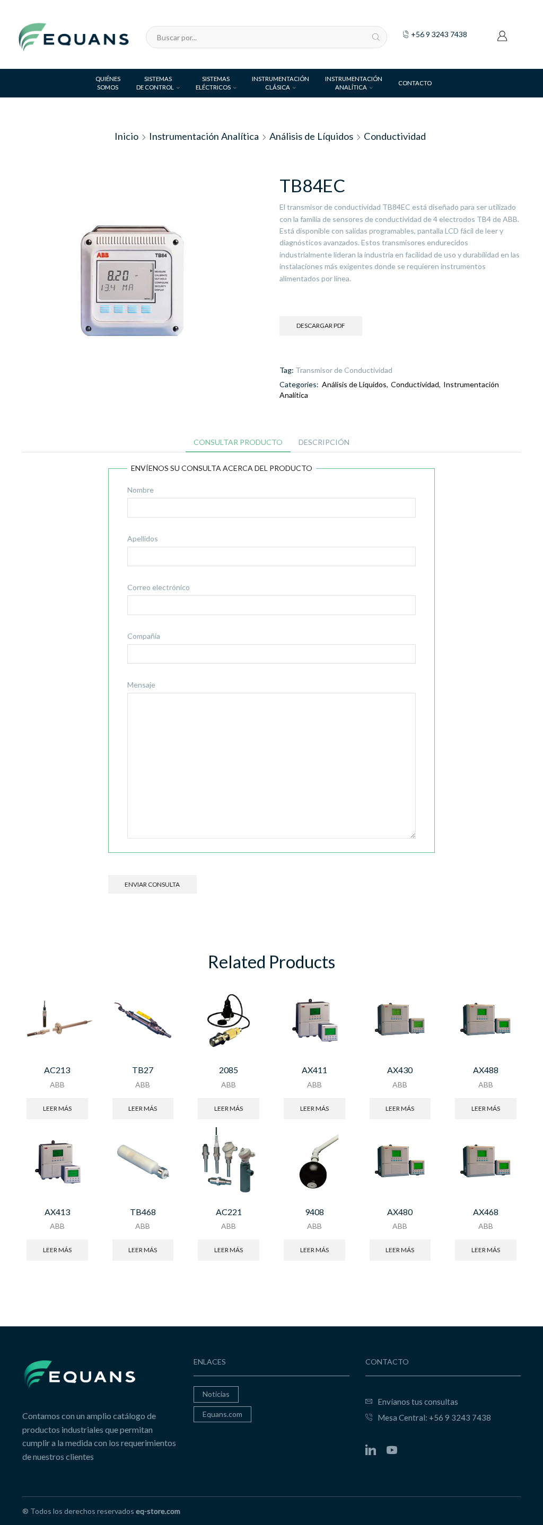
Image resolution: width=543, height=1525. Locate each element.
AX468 (485, 1212)
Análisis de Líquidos (311, 136)
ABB (57, 1084)
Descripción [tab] (324, 442)
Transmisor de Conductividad (343, 369)
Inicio (126, 136)
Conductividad (395, 136)
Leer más (57, 1108)
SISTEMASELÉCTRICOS (213, 83)
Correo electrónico (158, 587)
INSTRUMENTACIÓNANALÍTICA (353, 83)
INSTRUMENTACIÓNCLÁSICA (280, 83)
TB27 (142, 1070)
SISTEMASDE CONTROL (155, 83)
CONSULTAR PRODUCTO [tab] (238, 442)
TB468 (143, 1212)
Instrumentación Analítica (204, 136)
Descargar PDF (320, 325)
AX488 (485, 1070)
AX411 (314, 1070)
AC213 (57, 1070)
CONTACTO (415, 82)
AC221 (229, 1212)
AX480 (400, 1212)
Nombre (140, 489)
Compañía (143, 635)
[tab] (238, 442)
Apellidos (142, 538)
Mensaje (141, 684)
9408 (314, 1212)
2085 (228, 1070)
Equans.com (222, 1414)
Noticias (216, 1393)
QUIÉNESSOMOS (107, 83)
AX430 (400, 1070)
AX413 (57, 1212)
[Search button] (376, 37)
